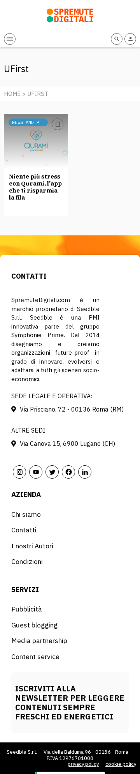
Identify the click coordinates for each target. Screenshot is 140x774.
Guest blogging (34, 624)
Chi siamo (26, 514)
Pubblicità (26, 608)
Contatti (24, 529)
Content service (35, 656)
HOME (12, 93)
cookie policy (120, 764)
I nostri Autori (32, 545)
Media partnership (39, 640)
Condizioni (27, 561)
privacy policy (83, 764)
